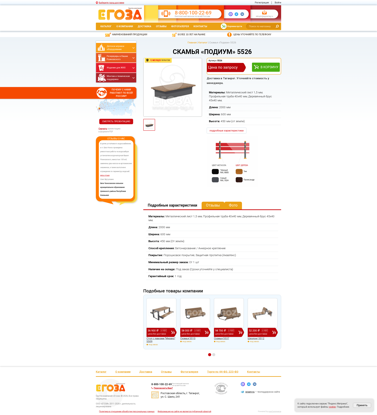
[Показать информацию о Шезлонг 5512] (262, 313)
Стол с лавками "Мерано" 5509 (161, 340)
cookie (332, 406)
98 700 (224, 332)
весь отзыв (124, 175)
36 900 (157, 332)
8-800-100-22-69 (193, 13)
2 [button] (213, 354)
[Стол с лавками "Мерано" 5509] (161, 313)
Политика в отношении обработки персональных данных (126, 411)
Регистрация (262, 2)
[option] (104, 169)
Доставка (144, 26)
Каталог (106, 26)
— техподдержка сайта (262, 391)
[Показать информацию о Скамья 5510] (195, 313)
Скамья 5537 (221, 338)
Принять (362, 405)
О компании (124, 26)
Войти (278, 2)
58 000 (190, 332)
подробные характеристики (227, 130)
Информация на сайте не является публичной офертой (184, 411)
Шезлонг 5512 (256, 338)
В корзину (269, 67)
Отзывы (161, 26)
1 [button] (209, 354)
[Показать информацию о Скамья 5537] (229, 313)
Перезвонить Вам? (163, 388)
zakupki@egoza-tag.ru (264, 16)
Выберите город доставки (111, 2)
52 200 (258, 332)
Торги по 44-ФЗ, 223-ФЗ (222, 371)
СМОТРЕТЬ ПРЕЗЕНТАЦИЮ (116, 121)
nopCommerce (274, 411)
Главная (192, 42)
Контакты (200, 26)
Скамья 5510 (187, 338)
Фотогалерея (180, 26)
